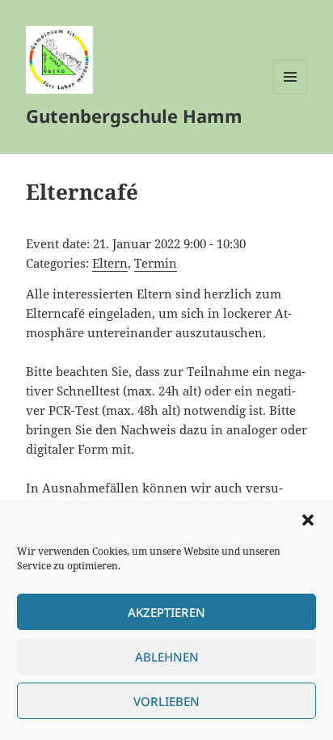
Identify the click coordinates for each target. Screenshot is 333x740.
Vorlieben (166, 701)
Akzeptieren (166, 612)
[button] (308, 520)
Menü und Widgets (290, 93)
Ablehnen (167, 657)
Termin (155, 263)
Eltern (110, 263)
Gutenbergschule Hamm (134, 116)
